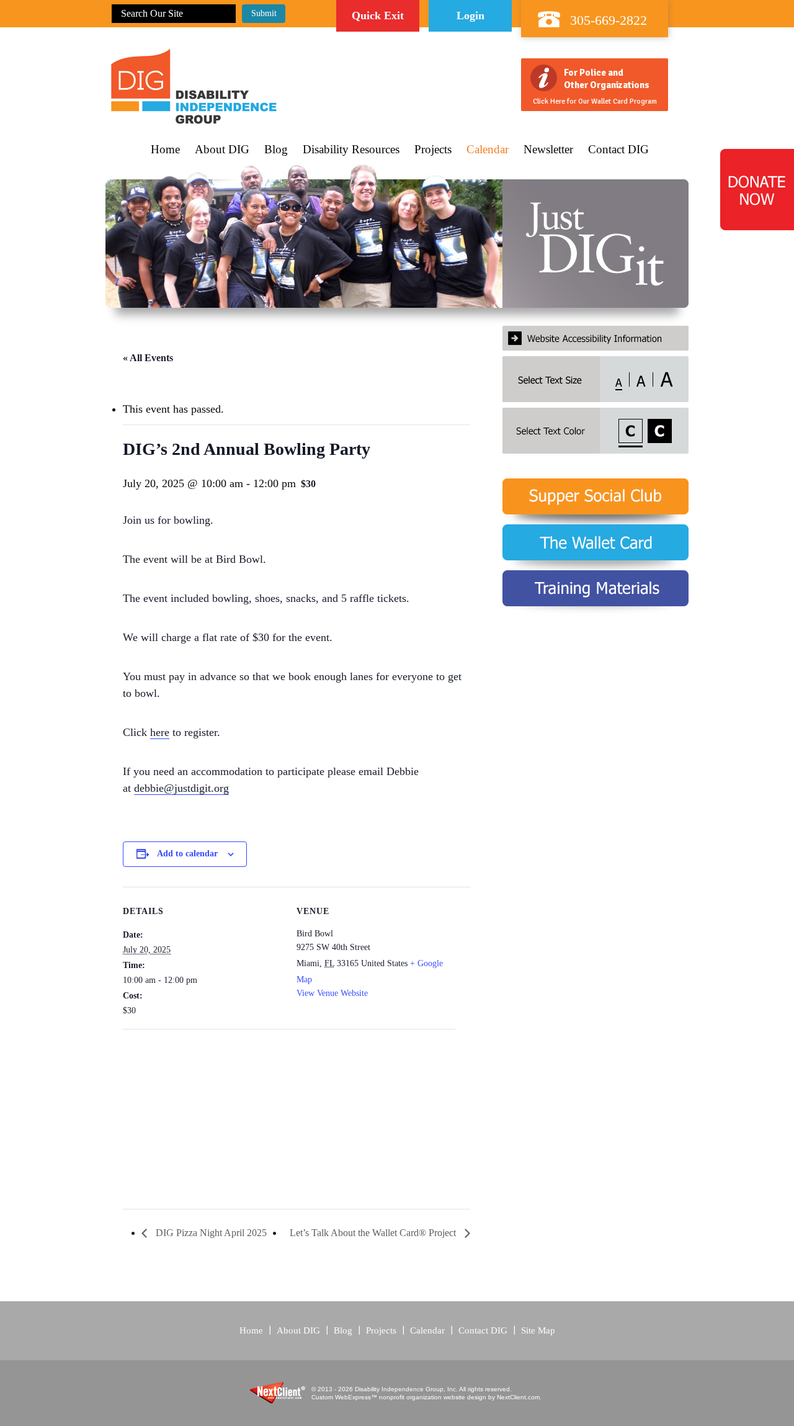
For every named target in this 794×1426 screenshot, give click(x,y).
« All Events (148, 357)
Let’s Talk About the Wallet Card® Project (374, 1232)
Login (470, 15)
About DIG (222, 149)
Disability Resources (351, 149)
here (159, 732)
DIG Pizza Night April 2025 (210, 1232)
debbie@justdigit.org (181, 788)
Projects (433, 149)
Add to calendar (187, 853)
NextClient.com (518, 1397)
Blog (276, 149)
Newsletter (548, 149)
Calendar (487, 149)
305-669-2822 (608, 20)
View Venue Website (332, 993)
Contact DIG (618, 149)
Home (165, 149)
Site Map (538, 1330)
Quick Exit (378, 15)
